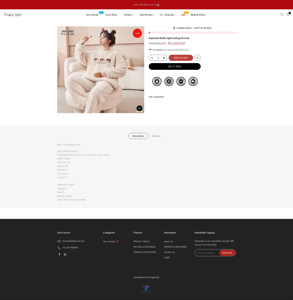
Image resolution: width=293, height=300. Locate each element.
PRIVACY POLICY (142, 241)
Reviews (156, 136)
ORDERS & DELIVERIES (175, 246)
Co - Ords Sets (167, 14)
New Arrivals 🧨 (110, 241)
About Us (168, 241)
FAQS (167, 257)
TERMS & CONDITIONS (145, 252)
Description (138, 136)
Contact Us (169, 252)
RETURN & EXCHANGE (145, 246)
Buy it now (174, 66)
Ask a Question (156, 96)
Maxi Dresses (146, 14)
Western (128, 14)
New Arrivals (94, 14)
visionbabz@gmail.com (73, 241)
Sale (184, 14)
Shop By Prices (198, 14)
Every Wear (111, 14)
